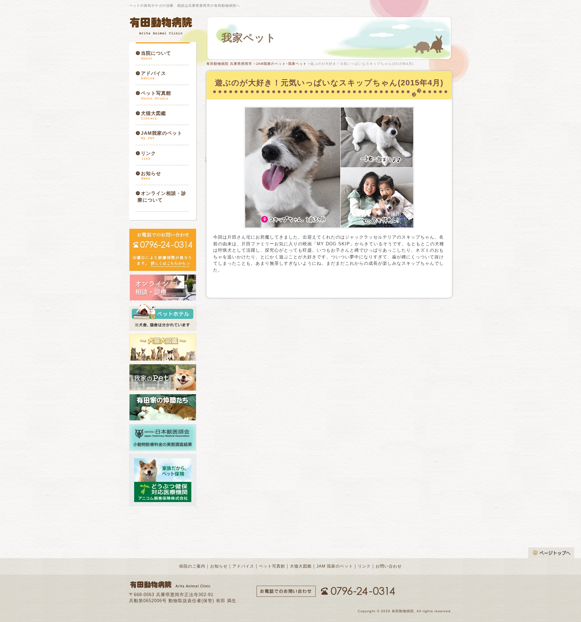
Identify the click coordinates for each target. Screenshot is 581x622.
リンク (148, 153)
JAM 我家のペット (334, 566)
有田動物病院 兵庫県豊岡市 (229, 64)
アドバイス (153, 73)
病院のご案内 (192, 566)
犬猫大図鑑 (153, 113)
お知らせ (151, 173)
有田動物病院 (161, 25)
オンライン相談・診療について (162, 197)
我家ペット (297, 64)
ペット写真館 (156, 93)
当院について (156, 53)
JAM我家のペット (161, 133)
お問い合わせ (389, 566)
